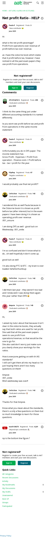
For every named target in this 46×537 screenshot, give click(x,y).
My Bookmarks (23, 484)
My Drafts (23, 492)
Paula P (12, 25)
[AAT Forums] (23, 3)
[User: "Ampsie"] (4, 306)
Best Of (5, 499)
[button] (42, 18)
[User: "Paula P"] (4, 26)
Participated (7, 506)
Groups (5, 502)
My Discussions (8, 488)
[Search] (37, 3)
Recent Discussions (10, 477)
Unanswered (7, 495)
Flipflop (12, 172)
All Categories (8, 474)
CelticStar (13, 193)
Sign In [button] (15, 88)
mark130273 (14, 427)
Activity (5, 481)
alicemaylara (14, 100)
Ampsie (12, 305)
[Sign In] (42, 3)
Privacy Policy (5, 535)
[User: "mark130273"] (4, 427)
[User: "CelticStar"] (4, 194)
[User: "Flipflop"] (4, 173)
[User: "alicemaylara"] (4, 101)
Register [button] (30, 88)
